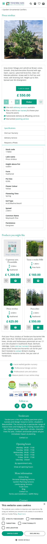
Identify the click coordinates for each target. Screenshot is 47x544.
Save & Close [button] (12, 533)
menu (3, 3)
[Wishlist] (39, 3)
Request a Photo (10, 142)
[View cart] (43, 3)
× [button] (44, 504)
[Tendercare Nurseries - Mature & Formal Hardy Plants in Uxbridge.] (15, 3)
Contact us (23, 437)
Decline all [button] (35, 533)
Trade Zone (23, 486)
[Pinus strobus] (23, 39)
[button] (23, 539)
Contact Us (23, 491)
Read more (22, 514)
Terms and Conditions (18, 494)
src (31, 3)
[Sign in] (35, 3)
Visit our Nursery (11, 133)
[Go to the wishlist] (39, 3)
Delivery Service (10, 138)
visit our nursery (21, 346)
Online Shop (24, 477)
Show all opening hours (23, 467)
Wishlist (6, 280)
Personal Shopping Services (23, 479)
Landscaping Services (23, 484)
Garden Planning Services (23, 482)
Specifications (9, 128)
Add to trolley (15, 280)
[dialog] (23, 523)
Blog (23, 489)
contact (18, 351)
